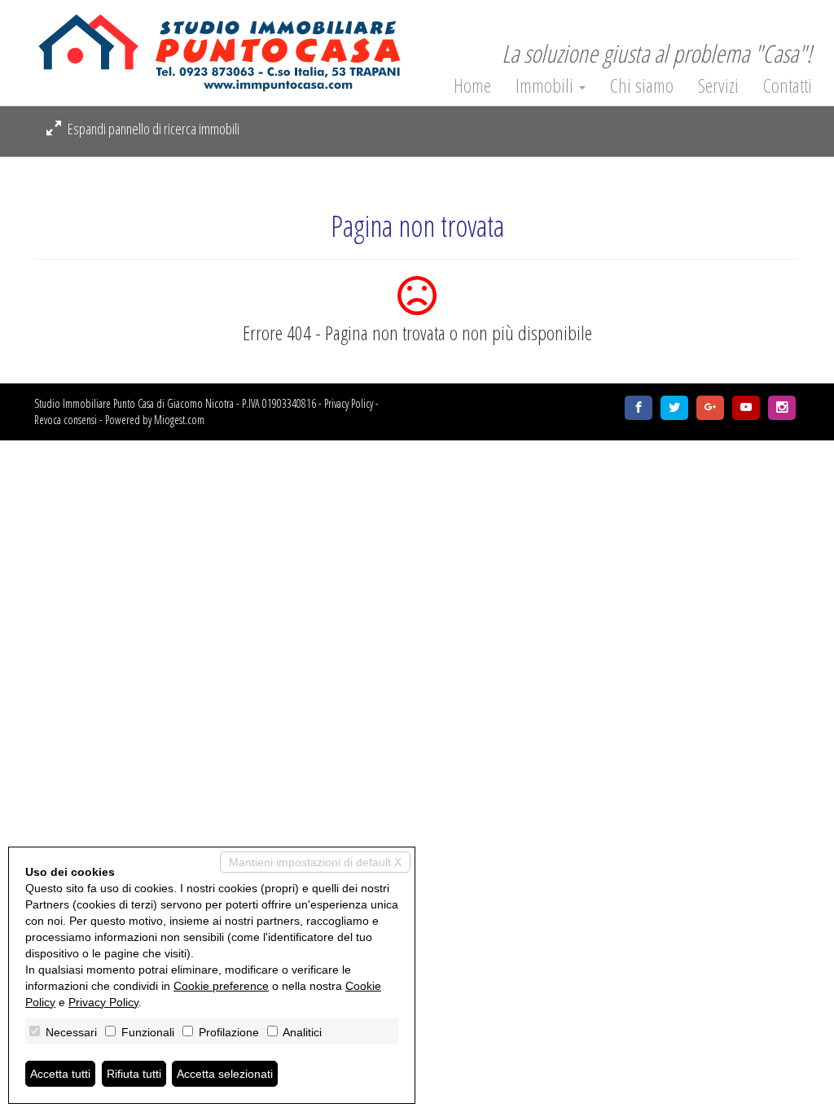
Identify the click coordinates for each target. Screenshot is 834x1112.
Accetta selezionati (225, 1073)
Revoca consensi (65, 419)
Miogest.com (179, 419)
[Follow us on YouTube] (746, 408)
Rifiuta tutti (134, 1073)
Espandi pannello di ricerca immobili (152, 128)
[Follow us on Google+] (710, 408)
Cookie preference (221, 985)
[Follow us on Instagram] (782, 408)
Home (472, 85)
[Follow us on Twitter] (674, 408)
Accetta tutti (60, 1073)
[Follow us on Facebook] (638, 408)
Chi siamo (642, 85)
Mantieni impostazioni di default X (315, 862)
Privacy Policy (348, 403)
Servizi (718, 85)
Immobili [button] (546, 85)
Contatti (787, 85)
